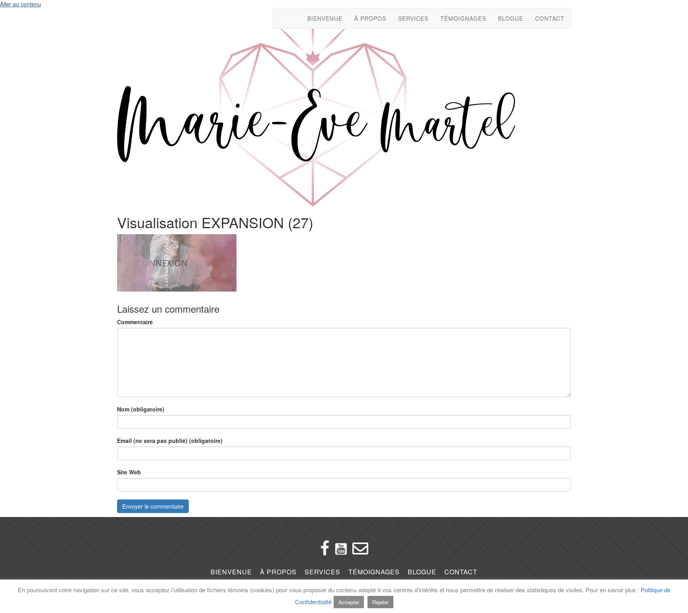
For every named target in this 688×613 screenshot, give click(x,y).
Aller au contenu (20, 4)
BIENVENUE (324, 18)
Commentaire (135, 322)
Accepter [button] (348, 602)
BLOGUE (510, 18)
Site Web (129, 472)
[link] (231, 572)
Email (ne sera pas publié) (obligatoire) (170, 441)
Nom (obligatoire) (140, 409)
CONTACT (550, 18)
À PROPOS (370, 18)
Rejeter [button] (380, 602)
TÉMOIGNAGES (463, 18)
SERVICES (413, 18)
